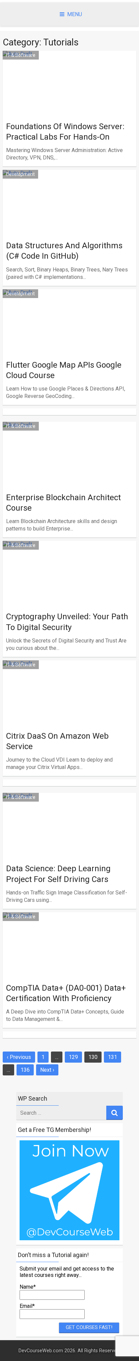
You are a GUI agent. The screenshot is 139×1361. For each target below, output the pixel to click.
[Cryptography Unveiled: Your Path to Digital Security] (69, 596)
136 (25, 1070)
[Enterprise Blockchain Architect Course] (69, 477)
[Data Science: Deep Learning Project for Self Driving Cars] (69, 848)
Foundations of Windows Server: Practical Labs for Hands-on (65, 132)
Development (20, 174)
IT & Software (20, 55)
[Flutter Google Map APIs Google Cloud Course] (69, 344)
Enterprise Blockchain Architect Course (63, 503)
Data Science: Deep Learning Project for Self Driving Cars (58, 874)
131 (112, 1057)
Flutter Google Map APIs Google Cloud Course (63, 370)
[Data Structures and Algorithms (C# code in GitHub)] (69, 225)
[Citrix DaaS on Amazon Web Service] (69, 715)
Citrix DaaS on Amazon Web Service (57, 741)
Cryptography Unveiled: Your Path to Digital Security (67, 622)
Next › (47, 1070)
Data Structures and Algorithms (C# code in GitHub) (64, 251)
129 (73, 1057)
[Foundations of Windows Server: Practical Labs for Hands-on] (69, 106)
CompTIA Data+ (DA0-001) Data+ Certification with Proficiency (66, 993)
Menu (74, 14)
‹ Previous (19, 1057)
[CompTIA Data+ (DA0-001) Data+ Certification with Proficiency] (69, 967)
